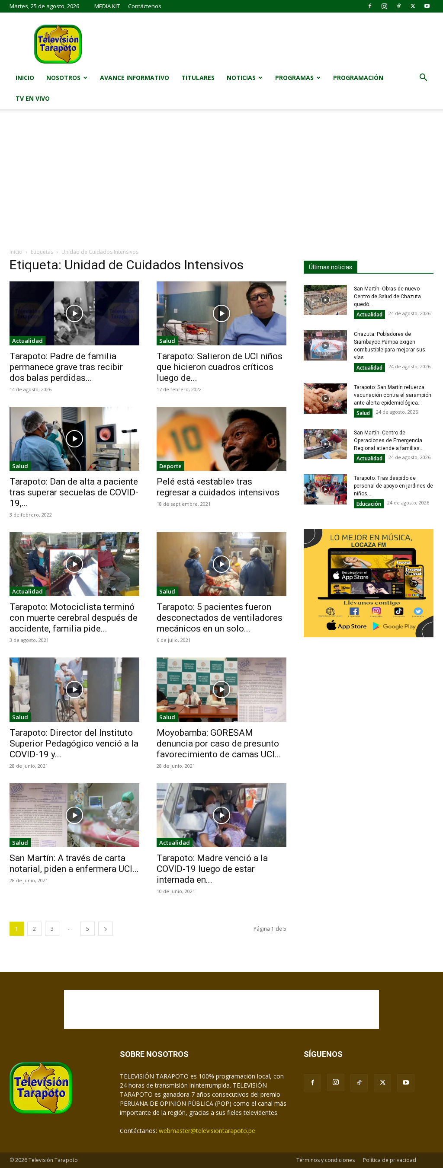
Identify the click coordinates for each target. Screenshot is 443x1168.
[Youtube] (427, 6)
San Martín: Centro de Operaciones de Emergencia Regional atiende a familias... (389, 440)
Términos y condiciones (325, 1160)
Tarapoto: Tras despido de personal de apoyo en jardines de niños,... (393, 486)
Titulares (198, 77)
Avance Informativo (134, 77)
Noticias (241, 77)
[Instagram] (384, 6)
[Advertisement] (221, 182)
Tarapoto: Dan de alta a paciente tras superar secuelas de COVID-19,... (74, 492)
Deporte (170, 466)
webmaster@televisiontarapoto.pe (207, 1131)
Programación (358, 77)
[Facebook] (369, 6)
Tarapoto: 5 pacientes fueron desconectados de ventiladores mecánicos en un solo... (219, 618)
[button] (423, 78)
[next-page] (105, 929)
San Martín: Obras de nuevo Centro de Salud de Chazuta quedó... (387, 296)
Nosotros (63, 77)
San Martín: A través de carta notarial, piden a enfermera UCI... (74, 863)
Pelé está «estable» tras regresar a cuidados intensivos (218, 487)
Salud (167, 341)
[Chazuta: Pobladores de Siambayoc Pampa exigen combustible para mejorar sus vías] (325, 345)
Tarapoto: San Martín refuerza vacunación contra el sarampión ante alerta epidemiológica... (392, 395)
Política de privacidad (389, 1160)
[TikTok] (398, 6)
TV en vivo (33, 98)
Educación (368, 503)
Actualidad (27, 341)
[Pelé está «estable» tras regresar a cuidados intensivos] (221, 439)
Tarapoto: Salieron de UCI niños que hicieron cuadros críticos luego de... (219, 367)
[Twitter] (412, 6)
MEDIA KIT (107, 6)
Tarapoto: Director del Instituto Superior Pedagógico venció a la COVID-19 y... (74, 744)
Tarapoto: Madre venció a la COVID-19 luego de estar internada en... (212, 869)
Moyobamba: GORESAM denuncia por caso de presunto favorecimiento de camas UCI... (219, 744)
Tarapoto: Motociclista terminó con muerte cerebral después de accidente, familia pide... (74, 618)
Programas (294, 77)
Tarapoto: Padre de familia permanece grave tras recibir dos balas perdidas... (66, 367)
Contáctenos (144, 6)
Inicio (25, 77)
